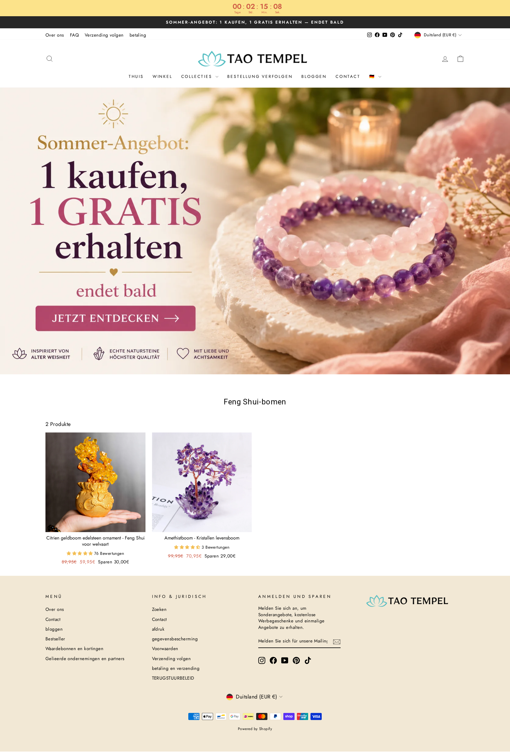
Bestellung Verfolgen (259, 76)
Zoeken (159, 609)
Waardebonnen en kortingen (74, 648)
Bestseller (55, 639)
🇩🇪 (373, 76)
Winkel (162, 76)
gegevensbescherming (175, 639)
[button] (80, 553)
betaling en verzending (176, 668)
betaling (138, 35)
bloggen (314, 76)
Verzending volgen (104, 35)
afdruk (158, 629)
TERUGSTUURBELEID (173, 678)
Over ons (54, 35)
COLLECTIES (197, 76)
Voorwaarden (165, 648)
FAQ (74, 35)
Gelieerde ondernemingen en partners (85, 658)
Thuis (136, 76)
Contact (348, 76)
